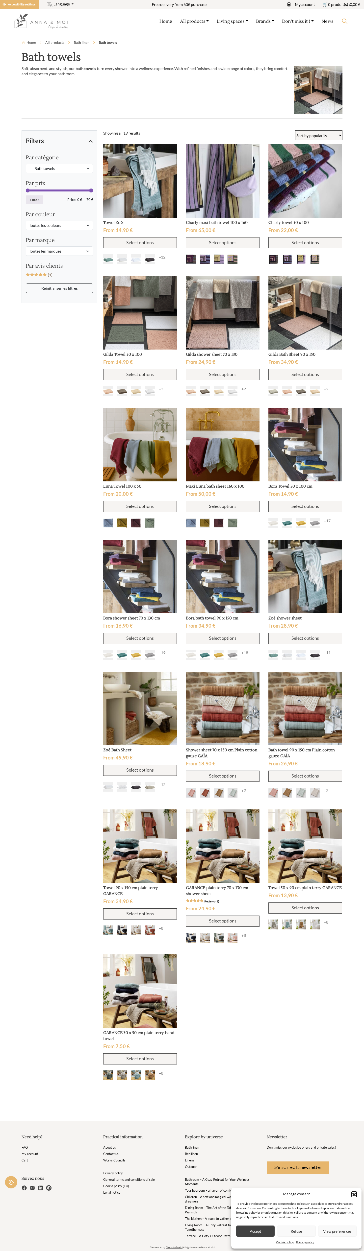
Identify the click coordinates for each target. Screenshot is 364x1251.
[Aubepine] (108, 391)
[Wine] (136, 523)
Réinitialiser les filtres (59, 288)
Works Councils (114, 1160)
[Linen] (136, 391)
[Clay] (273, 924)
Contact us (111, 1154)
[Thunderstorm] (122, 930)
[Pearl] (273, 391)
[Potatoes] (191, 259)
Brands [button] (263, 21)
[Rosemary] (219, 938)
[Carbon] (150, 259)
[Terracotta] (205, 793)
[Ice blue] (108, 930)
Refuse (296, 1231)
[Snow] (136, 259)
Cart (25, 1160)
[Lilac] (219, 259)
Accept (255, 1231)
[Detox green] (150, 523)
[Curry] (301, 523)
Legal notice (111, 1192)
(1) (39, 274)
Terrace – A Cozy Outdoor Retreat (209, 1236)
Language (62, 3)
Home (165, 21)
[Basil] (232, 259)
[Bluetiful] (108, 523)
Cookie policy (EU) (116, 1186)
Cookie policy (285, 1242)
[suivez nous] (25, 1187)
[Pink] (232, 938)
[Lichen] (287, 523)
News (327, 21)
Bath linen (81, 42)
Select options (140, 242)
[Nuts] (122, 523)
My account (305, 4)
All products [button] (192, 21)
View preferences (337, 1231)
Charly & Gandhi (174, 1247)
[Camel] (219, 793)
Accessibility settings (21, 4)
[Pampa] (315, 793)
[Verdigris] (108, 259)
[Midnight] (191, 938)
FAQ (25, 1147)
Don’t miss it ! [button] (296, 21)
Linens (189, 1160)
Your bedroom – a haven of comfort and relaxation (220, 1190)
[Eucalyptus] (232, 793)
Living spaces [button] (230, 21)
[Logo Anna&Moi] (43, 21)
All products (54, 42)
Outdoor (191, 1167)
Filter (34, 199)
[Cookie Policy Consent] (11, 1182)
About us (109, 1147)
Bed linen (191, 1154)
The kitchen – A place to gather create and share (219, 1219)
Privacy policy (305, 1242)
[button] (354, 1194)
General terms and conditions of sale (129, 1179)
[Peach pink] (191, 793)
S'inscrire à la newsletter (297, 1167)
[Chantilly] (315, 924)
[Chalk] (122, 259)
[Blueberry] (205, 259)
